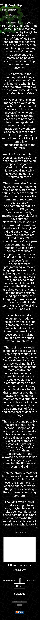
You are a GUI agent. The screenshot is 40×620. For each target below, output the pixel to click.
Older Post (29, 580)
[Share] (3, 526)
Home (19, 586)
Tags (36, 527)
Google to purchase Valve (20, 33)
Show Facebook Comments (22, 568)
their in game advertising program (19, 494)
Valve (23, 103)
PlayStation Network (16, 128)
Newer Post (10, 580)
